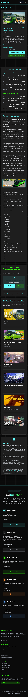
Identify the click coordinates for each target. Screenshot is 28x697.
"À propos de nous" (6, 665)
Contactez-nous (5, 667)
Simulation (5, 47)
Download (14, 525)
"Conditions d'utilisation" (21, 691)
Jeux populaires (5, 649)
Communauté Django (6, 657)
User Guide (4, 663)
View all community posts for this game (13, 293)
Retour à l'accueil (7, 7)
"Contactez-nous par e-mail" (11, 683)
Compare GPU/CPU (6, 655)
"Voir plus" (5, 44)
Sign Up (20, 286)
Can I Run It (11, 689)
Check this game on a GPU (17, 52)
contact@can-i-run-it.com (13, 470)
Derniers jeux (4, 651)
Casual (10, 47)
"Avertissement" (5, 672)
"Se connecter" (9, 286)
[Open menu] (26, 2)
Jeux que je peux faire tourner (8, 646)
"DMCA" (3, 669)
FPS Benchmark (5, 653)
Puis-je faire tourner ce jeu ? (17, 55)
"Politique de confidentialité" (8, 691)
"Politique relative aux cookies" (14, 693)
